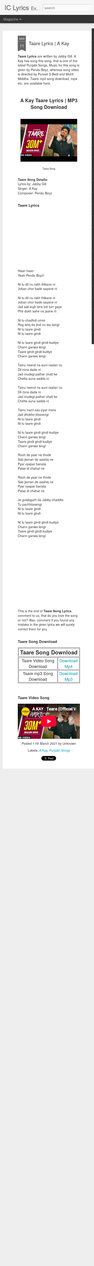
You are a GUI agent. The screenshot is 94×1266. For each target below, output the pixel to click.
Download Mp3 (68, 676)
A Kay (43, 750)
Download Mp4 (68, 663)
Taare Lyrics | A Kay (49, 43)
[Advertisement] (49, 240)
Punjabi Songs (59, 750)
